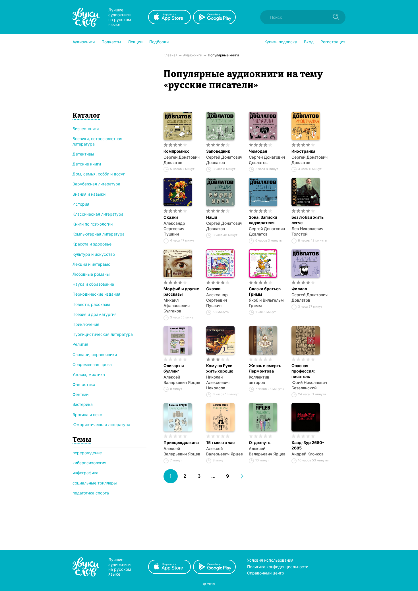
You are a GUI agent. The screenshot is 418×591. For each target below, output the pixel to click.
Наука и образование (93, 284)
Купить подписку (280, 41)
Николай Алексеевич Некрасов (217, 382)
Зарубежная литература (96, 183)
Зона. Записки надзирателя (263, 220)
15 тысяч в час (220, 442)
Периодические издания (96, 294)
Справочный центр (265, 572)
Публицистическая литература (103, 334)
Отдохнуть (259, 442)
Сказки (171, 217)
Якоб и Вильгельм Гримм (266, 303)
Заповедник (218, 151)
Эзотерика (83, 404)
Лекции (135, 41)
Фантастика (84, 384)
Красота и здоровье (92, 244)
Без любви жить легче (307, 220)
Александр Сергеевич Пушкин (174, 228)
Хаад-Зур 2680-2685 (307, 445)
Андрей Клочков (307, 453)
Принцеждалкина (181, 442)
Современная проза (92, 364)
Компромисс (176, 151)
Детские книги (87, 163)
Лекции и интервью (91, 264)
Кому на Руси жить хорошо (219, 368)
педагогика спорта (91, 492)
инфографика (85, 472)
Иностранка (303, 151)
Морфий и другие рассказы (181, 291)
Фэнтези (80, 394)
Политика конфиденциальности (277, 566)
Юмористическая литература (101, 424)
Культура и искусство (94, 254)
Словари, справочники (95, 354)
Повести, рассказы (91, 304)
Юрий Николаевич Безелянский (309, 385)
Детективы (83, 154)
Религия (80, 344)
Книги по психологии (93, 224)
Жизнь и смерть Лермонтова (265, 368)
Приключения (86, 324)
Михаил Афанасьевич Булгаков (177, 305)
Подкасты (111, 41)
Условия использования (270, 560)
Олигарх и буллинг (174, 368)
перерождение (87, 452)
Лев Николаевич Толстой (307, 231)
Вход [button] (309, 41)
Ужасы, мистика (89, 374)
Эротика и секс (87, 414)
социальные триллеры (95, 482)
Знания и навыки (89, 194)
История (81, 204)
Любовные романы (91, 274)
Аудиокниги (84, 41)
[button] (84, 42)
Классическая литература (98, 214)
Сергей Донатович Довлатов (182, 160)
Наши (211, 217)
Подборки (159, 41)
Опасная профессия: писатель (303, 371)
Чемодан (258, 151)
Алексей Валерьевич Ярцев (182, 380)
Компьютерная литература (99, 234)
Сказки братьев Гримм (265, 291)
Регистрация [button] (332, 41)
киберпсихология (89, 462)
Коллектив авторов (259, 380)
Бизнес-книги (86, 128)
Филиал (299, 288)
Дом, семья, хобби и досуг (99, 173)
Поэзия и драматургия (95, 314)
